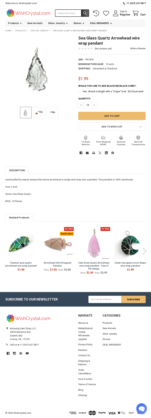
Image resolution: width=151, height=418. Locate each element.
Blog (80, 389)
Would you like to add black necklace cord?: (107, 85)
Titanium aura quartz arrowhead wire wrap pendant (21, 264)
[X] (100, 153)
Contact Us (84, 355)
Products (13, 23)
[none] (39, 69)
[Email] (87, 153)
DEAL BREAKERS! (99, 23)
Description (17, 170)
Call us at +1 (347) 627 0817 (24, 344)
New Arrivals (35, 23)
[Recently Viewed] (97, 13)
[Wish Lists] (107, 13)
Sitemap (82, 395)
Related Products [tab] (19, 217)
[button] (112, 126)
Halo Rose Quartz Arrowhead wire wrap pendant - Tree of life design (93, 265)
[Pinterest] (112, 153)
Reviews (82, 350)
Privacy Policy (85, 344)
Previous (6, 251)
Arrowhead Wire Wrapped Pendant (57, 264)
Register (125, 14)
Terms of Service (87, 384)
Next (144, 251)
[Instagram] (14, 353)
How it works (85, 379)
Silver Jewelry (56, 23)
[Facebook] (81, 153)
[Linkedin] (106, 153)
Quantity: (84, 98)
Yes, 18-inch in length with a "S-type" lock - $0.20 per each (113, 91)
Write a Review (138, 48)
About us (83, 323)
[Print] (93, 153)
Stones (77, 23)
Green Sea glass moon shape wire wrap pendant (130, 264)
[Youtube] (27, 353)
